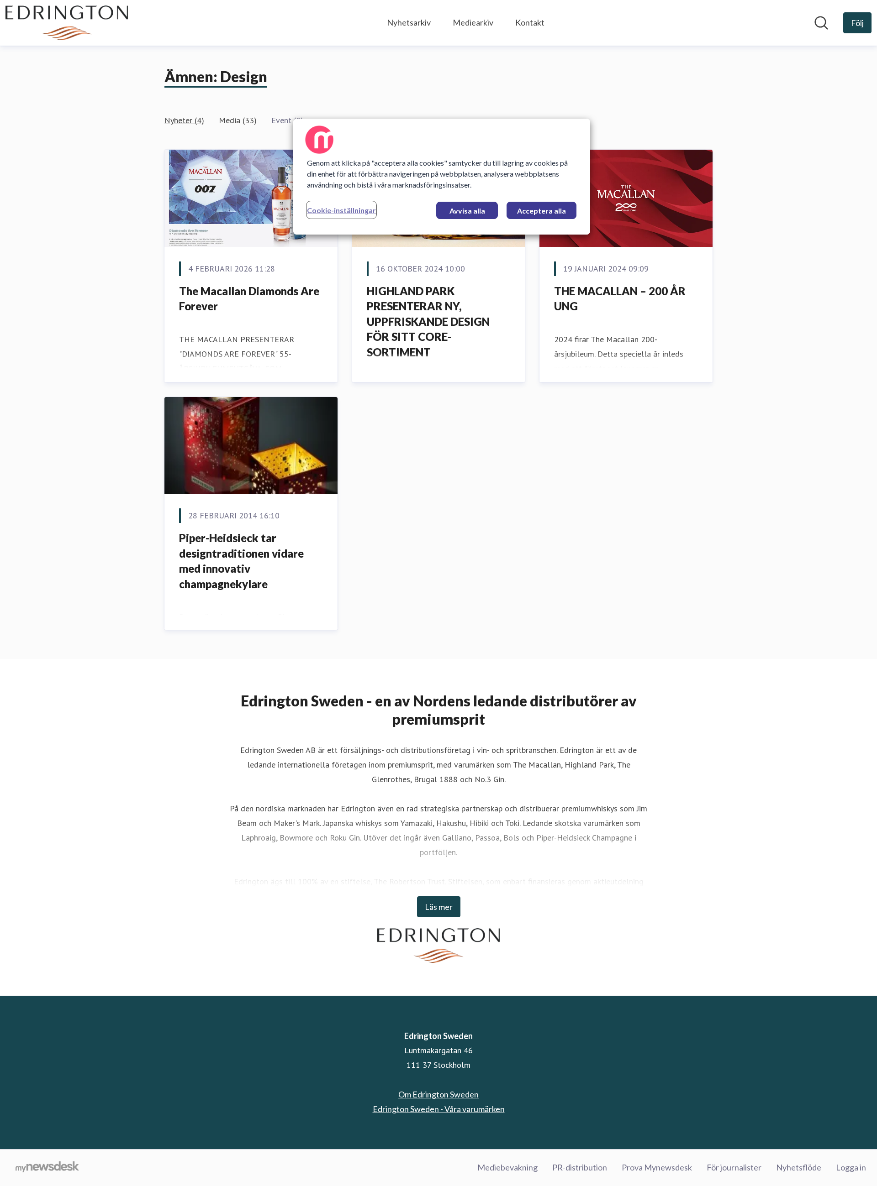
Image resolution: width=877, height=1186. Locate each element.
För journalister (734, 1167)
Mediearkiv (473, 22)
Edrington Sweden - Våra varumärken (439, 1109)
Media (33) (238, 120)
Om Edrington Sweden (438, 1094)
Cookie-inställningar (341, 210)
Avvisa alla (467, 210)
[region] (441, 177)
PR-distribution (579, 1167)
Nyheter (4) (184, 120)
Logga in (851, 1167)
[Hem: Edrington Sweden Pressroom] (66, 22)
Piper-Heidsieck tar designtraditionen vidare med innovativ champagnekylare (241, 560)
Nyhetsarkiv (409, 22)
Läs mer (439, 907)
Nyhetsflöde (798, 1167)
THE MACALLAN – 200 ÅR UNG (620, 298)
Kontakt (529, 22)
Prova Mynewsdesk (657, 1167)
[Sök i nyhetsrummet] (821, 23)
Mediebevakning (507, 1167)
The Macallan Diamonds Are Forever (249, 298)
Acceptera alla (541, 210)
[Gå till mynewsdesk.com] (47, 1167)
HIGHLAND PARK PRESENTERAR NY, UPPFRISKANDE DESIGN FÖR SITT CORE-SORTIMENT (428, 321)
